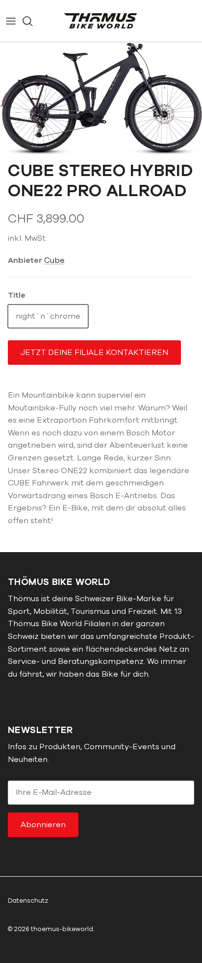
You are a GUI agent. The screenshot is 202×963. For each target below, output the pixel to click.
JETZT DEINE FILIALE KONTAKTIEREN (94, 352)
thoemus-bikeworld (62, 929)
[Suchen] (32, 21)
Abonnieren (43, 824)
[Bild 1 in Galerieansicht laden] (101, 99)
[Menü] (11, 21)
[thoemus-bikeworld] (101, 21)
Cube (54, 260)
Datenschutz (28, 900)
